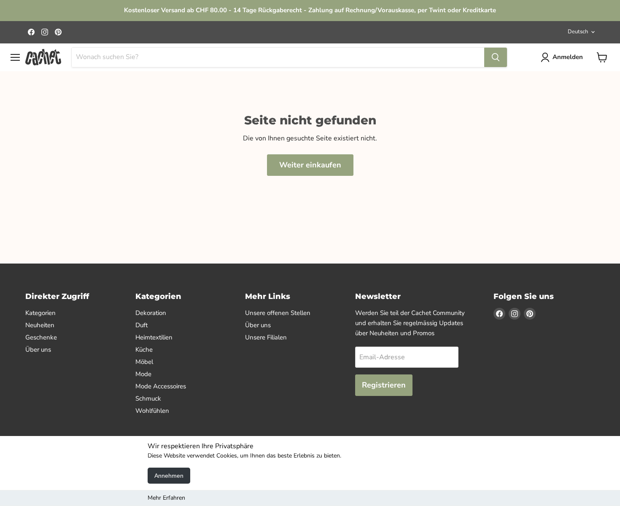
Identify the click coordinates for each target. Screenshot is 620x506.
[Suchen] (495, 57)
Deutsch (578, 31)
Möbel (144, 362)
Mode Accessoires (160, 386)
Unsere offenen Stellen (277, 313)
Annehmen (168, 475)
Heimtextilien (154, 337)
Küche (144, 349)
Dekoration (150, 313)
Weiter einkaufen (310, 165)
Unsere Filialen (266, 337)
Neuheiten (39, 325)
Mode (143, 374)
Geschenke (41, 337)
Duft (141, 325)
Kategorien (40, 313)
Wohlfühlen (152, 410)
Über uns (38, 349)
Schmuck (148, 398)
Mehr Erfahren (166, 498)
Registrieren (384, 385)
